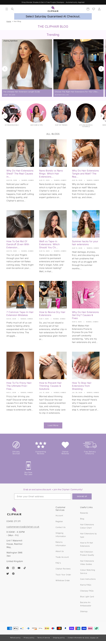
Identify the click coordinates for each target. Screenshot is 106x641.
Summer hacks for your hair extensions (85, 243)
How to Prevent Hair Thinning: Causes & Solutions (50, 386)
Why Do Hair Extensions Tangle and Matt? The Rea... (85, 173)
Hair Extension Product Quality (87, 553)
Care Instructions (88, 579)
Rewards (84, 513)
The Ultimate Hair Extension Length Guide (21, 92)
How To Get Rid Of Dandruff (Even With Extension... (17, 244)
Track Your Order (63, 574)
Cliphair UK (94, 638)
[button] (7, 9)
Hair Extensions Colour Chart (87, 526)
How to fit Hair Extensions (86, 544)
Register (59, 521)
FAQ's (58, 563)
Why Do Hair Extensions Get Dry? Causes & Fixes (85, 315)
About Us (60, 551)
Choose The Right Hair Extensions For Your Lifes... (77, 92)
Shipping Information (61, 534)
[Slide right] (101, 69)
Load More (53, 425)
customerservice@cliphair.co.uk (22, 526)
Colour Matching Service (87, 571)
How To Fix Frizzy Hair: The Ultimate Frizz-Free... (19, 386)
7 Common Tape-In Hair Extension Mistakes (20, 313)
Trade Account (62, 557)
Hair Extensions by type (88, 535)
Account (59, 515)
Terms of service (43, 638)
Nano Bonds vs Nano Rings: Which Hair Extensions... (51, 173)
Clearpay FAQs (87, 591)
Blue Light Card (87, 596)
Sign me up (82, 496)
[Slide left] (5, 69)
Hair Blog (17, 21)
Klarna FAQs (85, 585)
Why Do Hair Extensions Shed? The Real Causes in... (19, 173)
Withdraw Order (63, 580)
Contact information (75, 638)
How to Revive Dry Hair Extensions (52, 313)
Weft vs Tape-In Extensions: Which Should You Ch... (49, 244)
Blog (82, 519)
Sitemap (83, 611)
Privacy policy (29, 638)
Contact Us (61, 527)
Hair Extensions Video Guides (87, 562)
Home (8, 21)
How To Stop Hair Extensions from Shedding (82, 386)
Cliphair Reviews (63, 569)
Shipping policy (59, 638)
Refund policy (15, 638)
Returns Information (61, 543)
